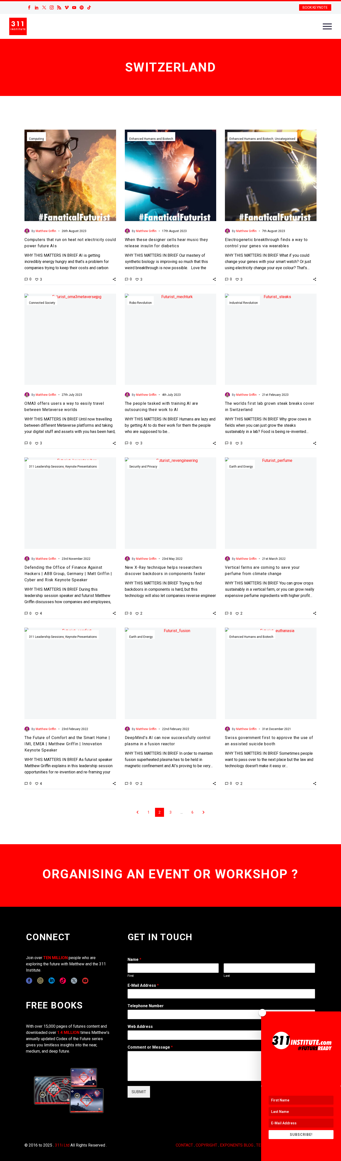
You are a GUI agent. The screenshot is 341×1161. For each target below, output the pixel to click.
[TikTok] (89, 7)
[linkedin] (51, 981)
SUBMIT (139, 1091)
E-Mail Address (143, 985)
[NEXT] (203, 812)
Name (134, 959)
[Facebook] (29, 7)
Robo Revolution (140, 303)
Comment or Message (150, 1047)
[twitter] (74, 981)
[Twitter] (44, 7)
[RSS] (59, 7)
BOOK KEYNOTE (315, 7)
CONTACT (184, 1145)
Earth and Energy (241, 466)
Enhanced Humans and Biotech (151, 139)
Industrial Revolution (243, 303)
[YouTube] (74, 7)
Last (227, 976)
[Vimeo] (66, 7)
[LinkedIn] (36, 7)
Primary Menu (327, 26)
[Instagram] (51, 7)
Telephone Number (146, 1005)
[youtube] (85, 981)
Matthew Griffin (46, 231)
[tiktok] (63, 981)
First (131, 976)
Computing (36, 139)
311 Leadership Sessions (46, 466)
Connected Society (42, 303)
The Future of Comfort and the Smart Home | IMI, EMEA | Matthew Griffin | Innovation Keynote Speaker (67, 743)
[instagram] (40, 981)
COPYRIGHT (206, 1145)
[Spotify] (81, 7)
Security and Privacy (143, 466)
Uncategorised (285, 139)
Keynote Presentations (81, 466)
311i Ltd (62, 1145)
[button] (114, 279)
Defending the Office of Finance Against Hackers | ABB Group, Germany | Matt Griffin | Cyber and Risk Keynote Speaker (68, 573)
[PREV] (137, 812)
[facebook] (29, 981)
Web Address (140, 1026)
